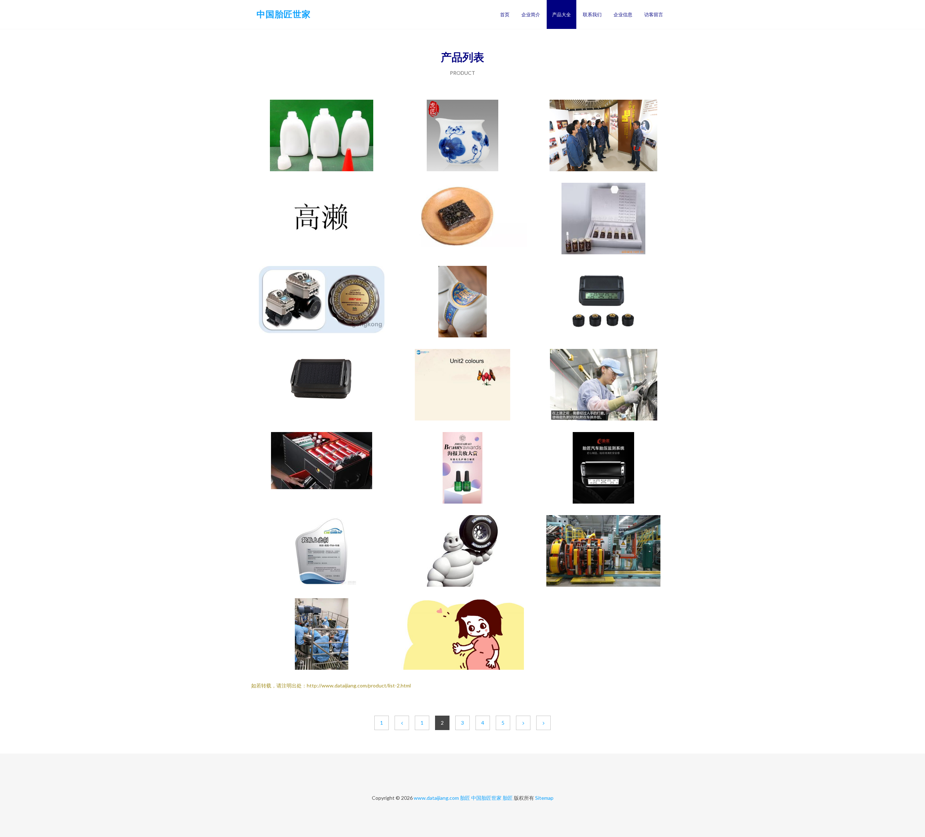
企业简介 (530, 14)
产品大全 (561, 14)
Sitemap (544, 798)
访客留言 (653, 14)
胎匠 (465, 798)
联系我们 (592, 14)
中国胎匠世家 (284, 14)
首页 (504, 14)
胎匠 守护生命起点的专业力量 (603, 219)
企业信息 (623, 14)
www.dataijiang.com (436, 798)
